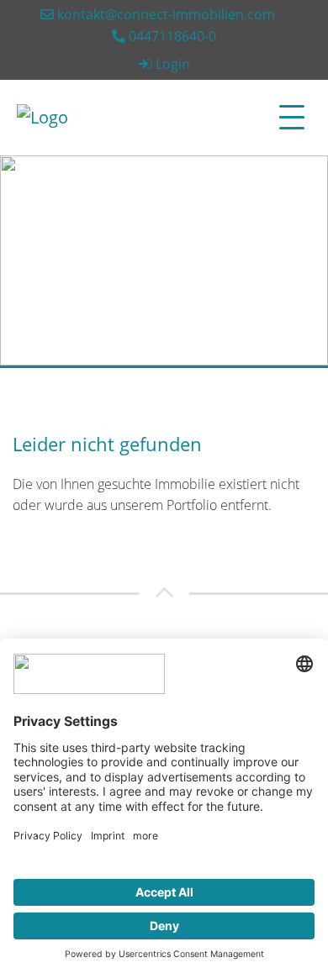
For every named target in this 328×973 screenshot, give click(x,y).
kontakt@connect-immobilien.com (164, 14)
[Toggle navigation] (291, 117)
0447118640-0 (170, 36)
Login (173, 64)
